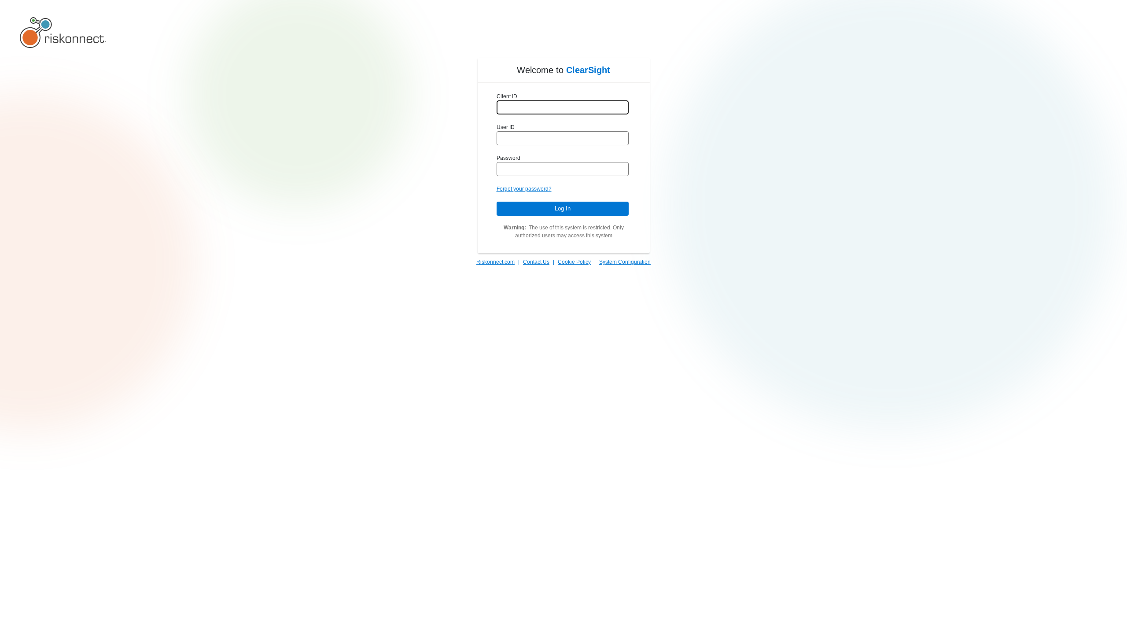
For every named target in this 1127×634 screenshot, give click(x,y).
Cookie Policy (574, 262)
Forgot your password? (524, 189)
